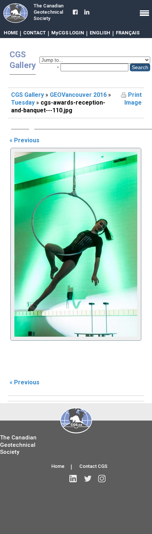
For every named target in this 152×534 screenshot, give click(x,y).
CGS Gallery (27, 94)
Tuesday (23, 102)
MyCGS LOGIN (67, 32)
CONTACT (34, 32)
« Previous (24, 140)
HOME (11, 32)
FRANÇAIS (127, 32)
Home (58, 466)
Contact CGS (93, 466)
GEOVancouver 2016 (78, 94)
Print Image (133, 98)
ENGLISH (100, 32)
